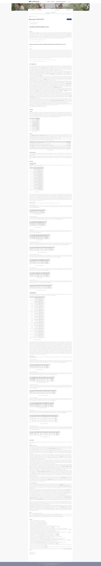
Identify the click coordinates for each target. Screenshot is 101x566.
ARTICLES (52, 1)
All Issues (53, 12)
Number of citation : (40, 19)
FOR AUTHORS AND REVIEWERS (61, 1)
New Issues (48, 12)
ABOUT (48, 1)
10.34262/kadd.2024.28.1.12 (34, 16)
